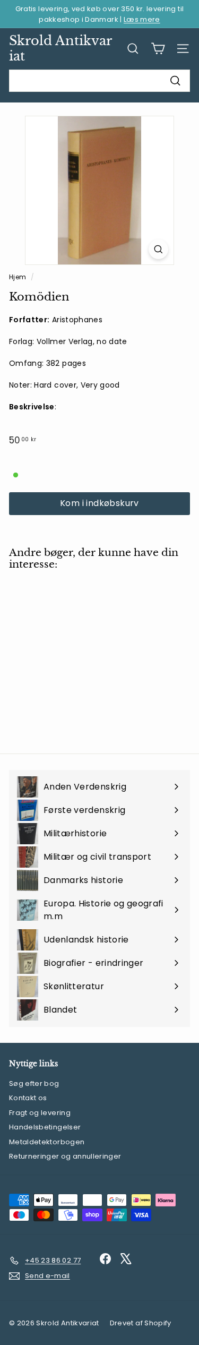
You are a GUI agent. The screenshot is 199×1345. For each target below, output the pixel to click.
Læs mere (142, 19)
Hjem (18, 277)
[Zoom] (158, 249)
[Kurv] (157, 48)
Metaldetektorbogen (46, 1142)
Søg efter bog (34, 1083)
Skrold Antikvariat (60, 48)
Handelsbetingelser (45, 1127)
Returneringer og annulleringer (65, 1156)
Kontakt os (28, 1098)
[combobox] (99, 81)
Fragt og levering (40, 1113)
